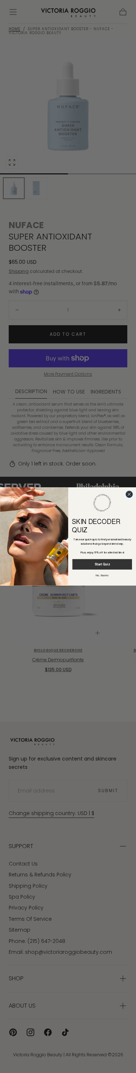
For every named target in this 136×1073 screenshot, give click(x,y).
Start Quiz (102, 564)
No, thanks (102, 575)
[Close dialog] (128, 494)
